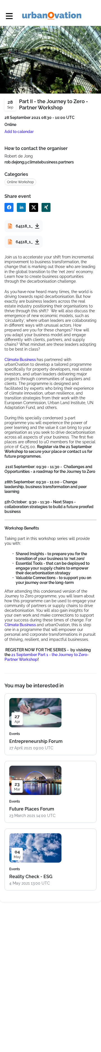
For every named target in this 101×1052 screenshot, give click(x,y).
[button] (19, 131)
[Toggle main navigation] (8, 16)
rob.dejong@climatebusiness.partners (39, 162)
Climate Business (20, 359)
